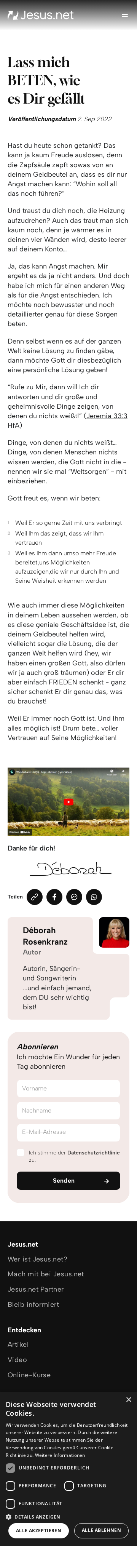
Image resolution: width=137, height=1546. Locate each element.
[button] (68, 1516)
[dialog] (68, 1469)
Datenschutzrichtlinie (93, 1153)
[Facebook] (54, 897)
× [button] (128, 1400)
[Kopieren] (35, 897)
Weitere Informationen (60, 1455)
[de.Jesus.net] (41, 15)
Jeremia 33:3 (106, 416)
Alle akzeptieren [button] (38, 1530)
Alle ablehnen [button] (101, 1530)
